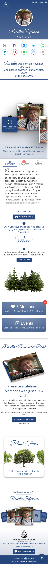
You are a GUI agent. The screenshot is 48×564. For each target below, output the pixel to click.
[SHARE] (33, 52)
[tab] (10, 163)
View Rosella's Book (24, 420)
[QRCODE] (4, 45)
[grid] (24, 123)
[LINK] (43, 52)
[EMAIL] (14, 52)
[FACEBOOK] (14, 45)
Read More (24, 212)
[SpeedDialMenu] (41, 557)
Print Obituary (25, 217)
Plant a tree (24, 260)
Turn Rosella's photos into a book (24, 147)
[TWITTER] (33, 45)
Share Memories (25, 551)
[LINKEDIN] (4, 52)
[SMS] (24, 52)
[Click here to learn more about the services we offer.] (24, 535)
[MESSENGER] (24, 45)
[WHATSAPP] (43, 45)
